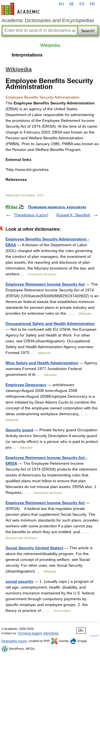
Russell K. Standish (73, 215)
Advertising (50, 633)
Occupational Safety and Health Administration (50, 323)
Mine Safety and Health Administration (42, 363)
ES (81, 4)
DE (71, 4)
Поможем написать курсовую (57, 207)
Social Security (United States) (34, 548)
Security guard (19, 430)
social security (19, 581)
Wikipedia (50, 45)
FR (92, 4)
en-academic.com (21, 9)
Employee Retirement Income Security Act (45, 284)
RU (61, 4)
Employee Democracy (26, 385)
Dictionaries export (14, 641)
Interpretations (27, 55)
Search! (88, 31)
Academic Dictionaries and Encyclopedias (47, 20)
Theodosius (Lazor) (31, 215)
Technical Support (30, 633)
